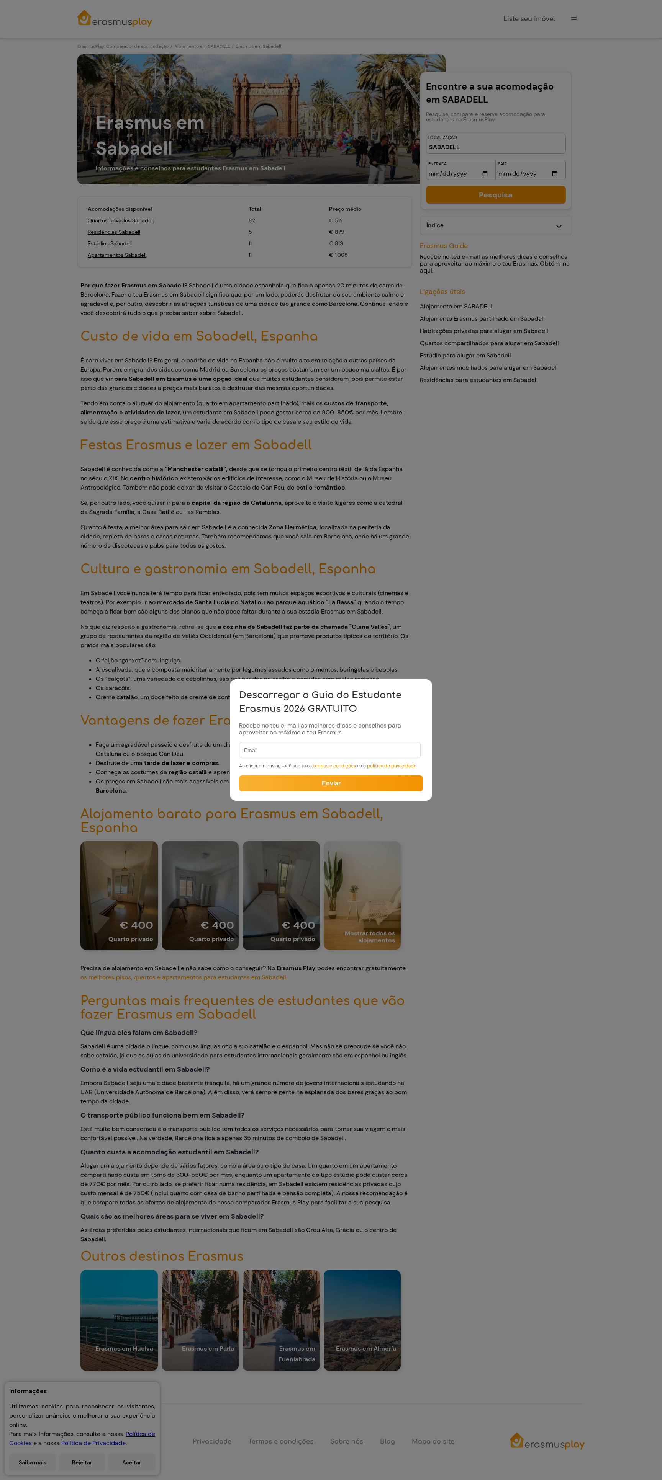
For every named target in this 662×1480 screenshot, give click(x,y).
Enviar (331, 783)
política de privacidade (391, 766)
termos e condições (335, 766)
